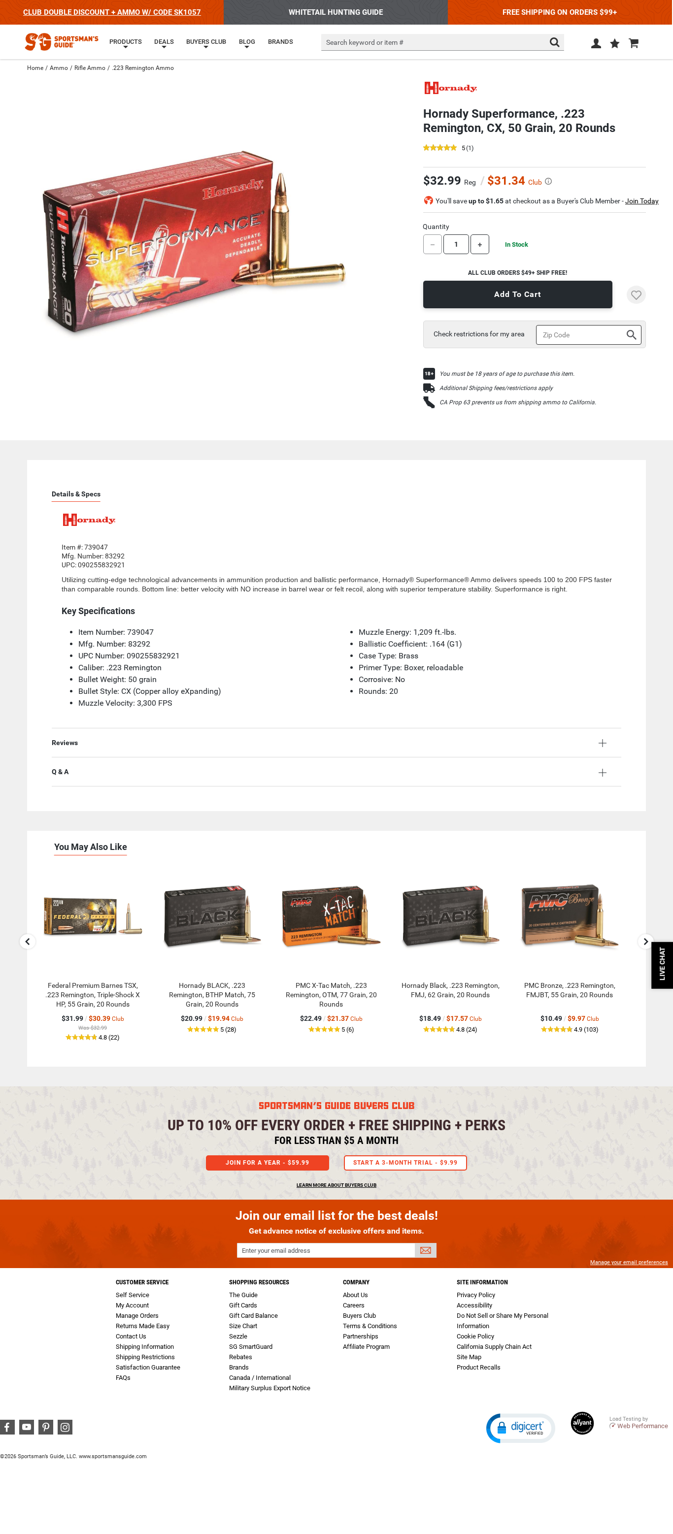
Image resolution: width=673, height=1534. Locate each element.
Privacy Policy (476, 1295)
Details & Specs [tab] (76, 494)
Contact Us (131, 1336)
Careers (354, 1305)
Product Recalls (479, 1367)
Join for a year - (267, 1162)
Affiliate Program (366, 1346)
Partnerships (360, 1336)
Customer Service (142, 1282)
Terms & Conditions (370, 1326)
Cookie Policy (475, 1336)
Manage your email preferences (629, 1262)
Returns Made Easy (142, 1326)
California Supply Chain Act (494, 1346)
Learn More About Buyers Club (336, 1185)
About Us (355, 1295)
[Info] (548, 181)
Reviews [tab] (65, 743)
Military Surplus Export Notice (269, 1388)
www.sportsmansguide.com (113, 1456)
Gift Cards (243, 1305)
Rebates (240, 1357)
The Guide (243, 1295)
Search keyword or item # (365, 42)
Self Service (132, 1295)
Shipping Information (145, 1346)
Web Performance (642, 1426)
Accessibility (474, 1305)
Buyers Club (359, 1315)
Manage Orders (137, 1315)
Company (356, 1282)
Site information (482, 1282)
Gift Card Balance (253, 1315)
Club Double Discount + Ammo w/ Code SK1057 (112, 12)
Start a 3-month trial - (405, 1162)
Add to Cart (517, 294)
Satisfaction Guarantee (148, 1367)
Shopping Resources (259, 1282)
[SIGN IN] (596, 45)
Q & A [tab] (60, 772)
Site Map (469, 1357)
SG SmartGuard (250, 1346)
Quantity (436, 226)
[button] (615, 44)
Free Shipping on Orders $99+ (560, 12)
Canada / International (260, 1377)
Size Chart (243, 1326)
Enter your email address (276, 1250)
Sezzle (238, 1336)
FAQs (123, 1377)
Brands (239, 1367)
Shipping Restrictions (145, 1357)
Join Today (642, 201)
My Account (132, 1305)
